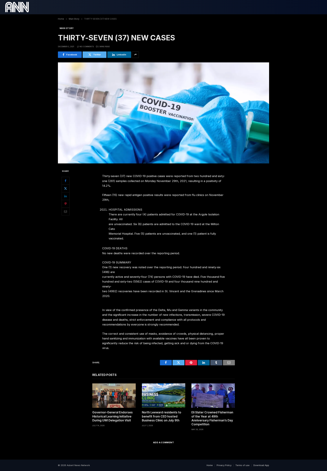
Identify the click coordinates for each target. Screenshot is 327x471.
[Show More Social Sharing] (135, 54)
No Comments (87, 46)
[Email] (65, 211)
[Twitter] (65, 188)
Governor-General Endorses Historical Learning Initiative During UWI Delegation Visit (112, 416)
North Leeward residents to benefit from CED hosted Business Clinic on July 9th (161, 416)
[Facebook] (65, 181)
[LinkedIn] (65, 196)
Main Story (67, 28)
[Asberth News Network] (17, 7)
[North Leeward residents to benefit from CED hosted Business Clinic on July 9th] (163, 395)
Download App (261, 465)
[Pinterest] (65, 204)
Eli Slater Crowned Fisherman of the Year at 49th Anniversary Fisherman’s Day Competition (212, 418)
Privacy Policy (224, 465)
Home (210, 465)
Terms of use (242, 465)
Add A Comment (163, 442)
